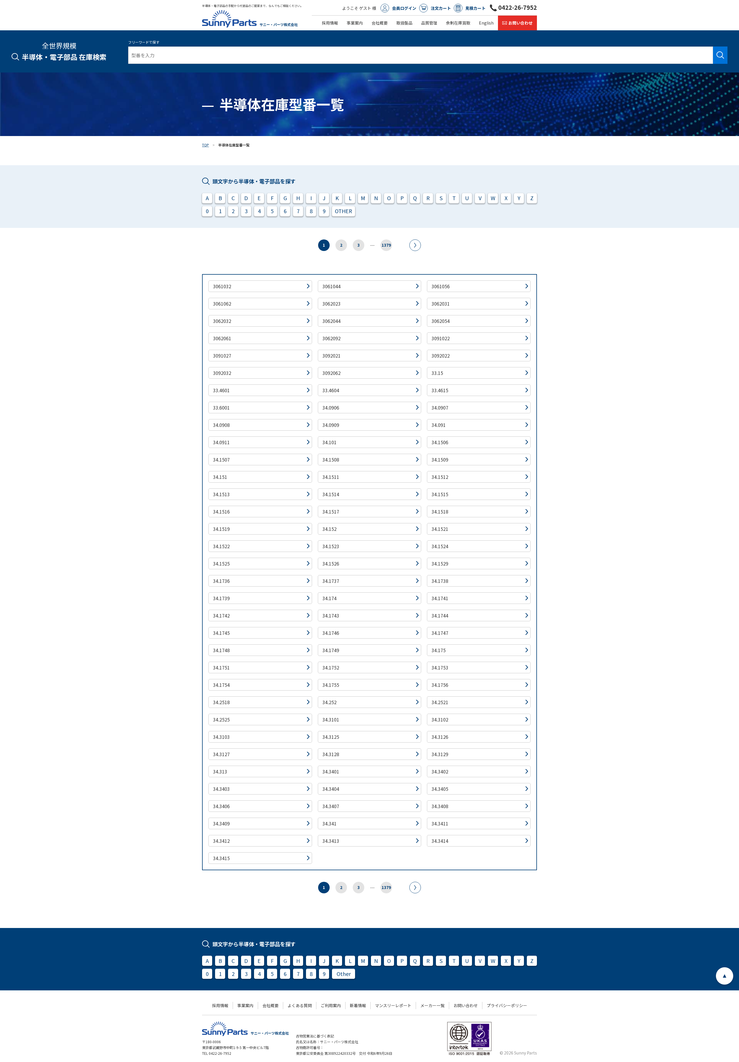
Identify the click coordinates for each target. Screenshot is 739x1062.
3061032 (222, 286)
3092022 (441, 355)
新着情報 (358, 1005)
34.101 (329, 442)
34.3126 (440, 736)
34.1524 (440, 546)
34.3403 (221, 788)
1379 (386, 245)
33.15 (437, 372)
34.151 (220, 476)
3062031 (441, 303)
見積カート (475, 8)
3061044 (331, 286)
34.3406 (221, 806)
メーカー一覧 (432, 1005)
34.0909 (330, 424)
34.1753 (440, 667)
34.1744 (440, 615)
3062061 (222, 338)
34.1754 (221, 684)
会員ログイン (404, 8)
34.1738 (440, 580)
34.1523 (330, 546)
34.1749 (330, 650)
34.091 (439, 424)
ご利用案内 (331, 1005)
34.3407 (330, 806)
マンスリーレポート (393, 1005)
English (486, 23)
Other (344, 973)
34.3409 (221, 823)
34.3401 (330, 771)
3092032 (222, 372)
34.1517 (330, 511)
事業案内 (355, 23)
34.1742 (221, 615)
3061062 (222, 303)
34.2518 (221, 702)
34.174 (329, 598)
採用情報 (330, 23)
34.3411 (440, 823)
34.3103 (221, 736)
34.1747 (440, 632)
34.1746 (330, 632)
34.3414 (440, 840)
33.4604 (330, 390)
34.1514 (330, 494)
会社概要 (380, 23)
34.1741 (440, 598)
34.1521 (440, 528)
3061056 (441, 286)
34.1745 (221, 632)
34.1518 (440, 511)
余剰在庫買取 (458, 23)
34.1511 (330, 476)
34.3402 (440, 771)
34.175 (439, 650)
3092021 (331, 355)
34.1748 (221, 650)
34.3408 (440, 806)
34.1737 (330, 580)
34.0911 (221, 442)
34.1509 (440, 459)
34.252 (329, 702)
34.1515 (440, 494)
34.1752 (330, 667)
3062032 (222, 320)
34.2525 (221, 719)
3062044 (331, 320)
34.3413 (330, 840)
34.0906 (330, 407)
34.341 (329, 823)
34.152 (329, 528)
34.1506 (440, 442)
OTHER (343, 211)
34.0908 (221, 424)
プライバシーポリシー (507, 1005)
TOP (205, 144)
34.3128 (330, 754)
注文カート (441, 8)
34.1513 (221, 494)
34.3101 (330, 719)
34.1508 (330, 459)
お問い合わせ (520, 23)
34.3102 (440, 719)
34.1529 (440, 563)
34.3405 (440, 788)
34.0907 (440, 407)
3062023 (331, 303)
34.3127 (221, 754)
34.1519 (221, 528)
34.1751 (221, 667)
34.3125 (330, 736)
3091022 (441, 338)
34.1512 (440, 476)
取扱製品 (404, 23)
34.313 (220, 771)
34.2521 (440, 702)
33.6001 (221, 407)
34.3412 (221, 840)
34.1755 (330, 684)
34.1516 (221, 511)
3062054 (441, 320)
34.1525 (221, 563)
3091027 (222, 355)
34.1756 (440, 684)
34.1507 (221, 459)
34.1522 (221, 546)
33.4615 (440, 390)
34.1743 (330, 615)
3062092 (331, 338)
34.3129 (440, 754)
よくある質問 (300, 1005)
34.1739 (221, 598)
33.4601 (221, 390)
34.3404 (330, 788)
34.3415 (221, 858)
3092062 (331, 372)
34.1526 (330, 563)
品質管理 (429, 23)
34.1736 (221, 580)
